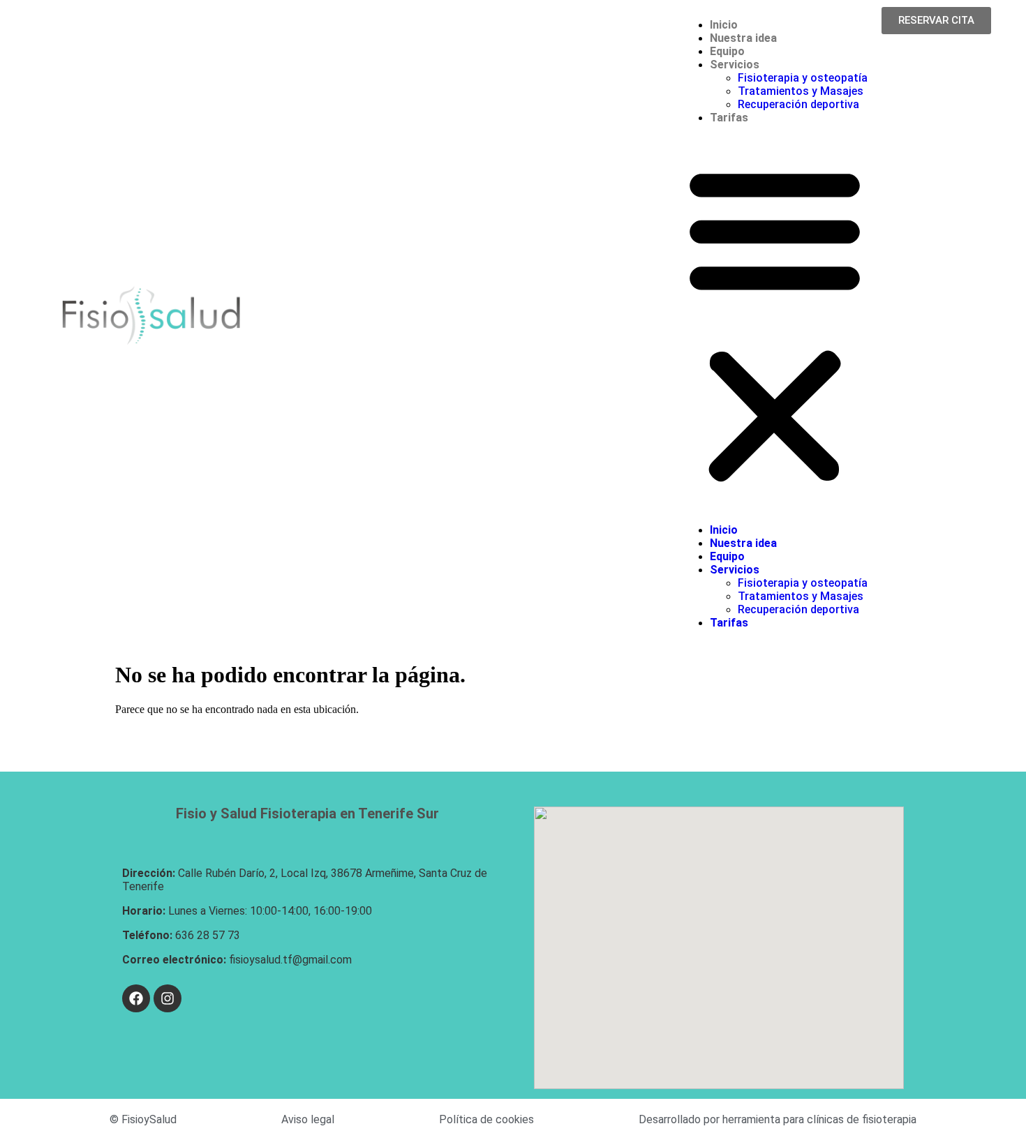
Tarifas (729, 117)
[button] (775, 323)
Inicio (724, 24)
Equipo (727, 51)
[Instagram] (167, 998)
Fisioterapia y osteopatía (803, 77)
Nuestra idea (743, 38)
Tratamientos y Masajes (800, 91)
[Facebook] (136, 998)
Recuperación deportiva (798, 104)
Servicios (734, 64)
